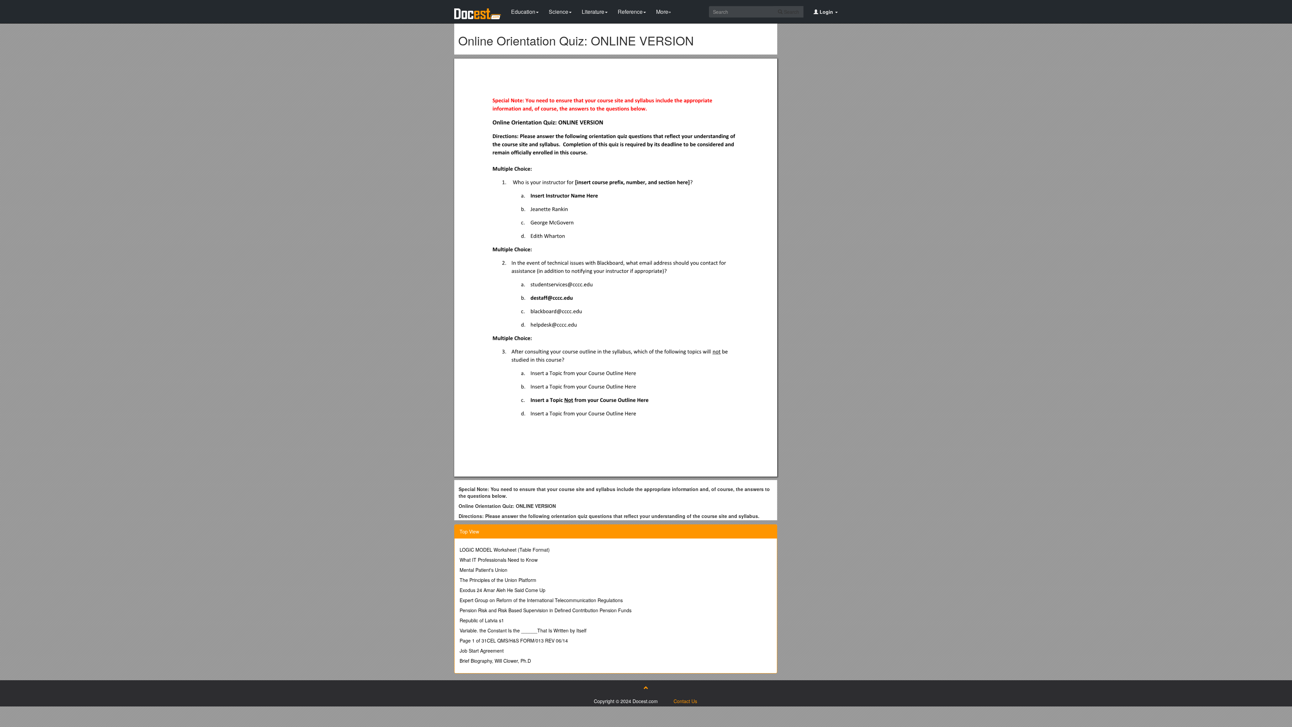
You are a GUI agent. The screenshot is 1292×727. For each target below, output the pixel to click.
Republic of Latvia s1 (482, 620)
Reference (630, 11)
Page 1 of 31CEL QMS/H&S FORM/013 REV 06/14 (514, 640)
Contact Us (685, 701)
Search (791, 11)
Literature (593, 11)
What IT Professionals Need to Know (499, 559)
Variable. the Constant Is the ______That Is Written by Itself (523, 630)
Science (558, 11)
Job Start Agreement (482, 650)
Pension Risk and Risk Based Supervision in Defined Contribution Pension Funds (546, 610)
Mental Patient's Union (483, 569)
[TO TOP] (646, 687)
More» (663, 11)
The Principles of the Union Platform (498, 580)
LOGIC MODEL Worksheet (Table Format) (505, 549)
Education (523, 11)
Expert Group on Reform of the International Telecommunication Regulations (541, 600)
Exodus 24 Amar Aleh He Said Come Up (502, 590)
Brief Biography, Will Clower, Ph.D (495, 660)
